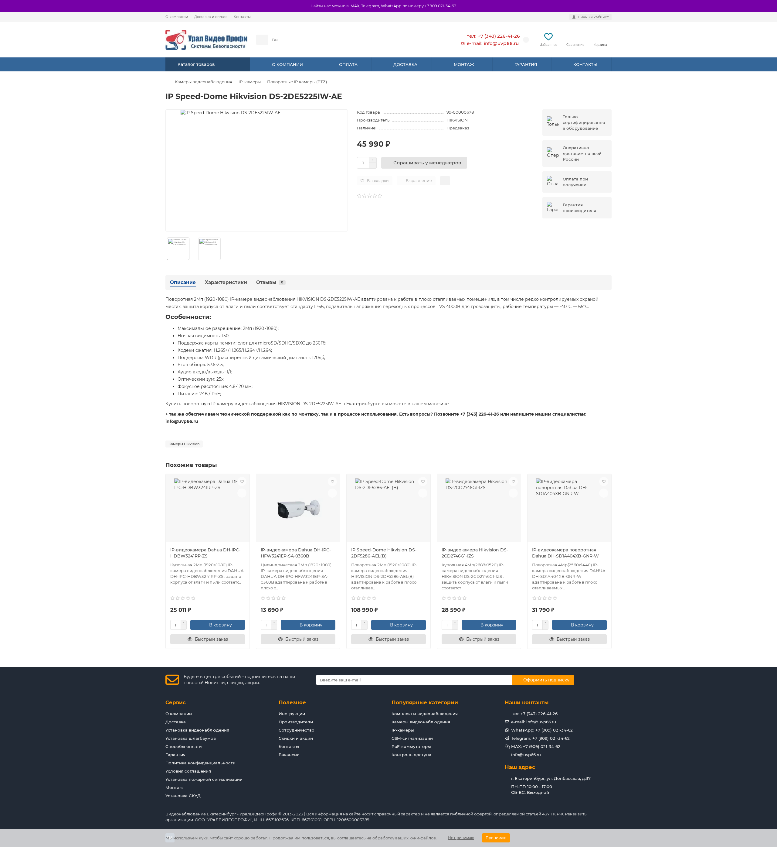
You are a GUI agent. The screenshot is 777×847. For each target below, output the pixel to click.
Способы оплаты (183, 746)
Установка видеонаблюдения (197, 730)
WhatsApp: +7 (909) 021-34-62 (542, 730)
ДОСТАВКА (405, 64)
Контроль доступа (411, 754)
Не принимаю (461, 837)
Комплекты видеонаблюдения (425, 713)
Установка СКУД (183, 795)
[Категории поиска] (262, 40)
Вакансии (289, 754)
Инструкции (292, 713)
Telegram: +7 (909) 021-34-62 (540, 738)
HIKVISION (457, 120)
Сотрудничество (296, 730)
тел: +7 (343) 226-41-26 (493, 36)
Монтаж (174, 787)
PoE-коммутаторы (411, 746)
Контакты (242, 17)
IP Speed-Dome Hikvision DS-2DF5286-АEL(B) (383, 553)
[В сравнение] (241, 493)
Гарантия (175, 754)
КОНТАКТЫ (585, 64)
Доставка (175, 721)
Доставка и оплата (211, 17)
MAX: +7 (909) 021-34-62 (535, 746)
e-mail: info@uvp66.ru (493, 43)
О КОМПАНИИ (287, 64)
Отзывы (269, 282)
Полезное (292, 702)
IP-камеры (250, 81)
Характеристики (226, 282)
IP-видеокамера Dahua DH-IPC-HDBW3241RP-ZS (205, 553)
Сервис (175, 702)
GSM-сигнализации (412, 738)
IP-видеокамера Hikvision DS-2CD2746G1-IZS (475, 553)
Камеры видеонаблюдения (203, 81)
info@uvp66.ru (526, 754)
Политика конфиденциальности (200, 762)
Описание (183, 282)
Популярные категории (425, 702)
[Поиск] (437, 40)
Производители (296, 721)
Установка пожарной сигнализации (204, 779)
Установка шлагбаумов (190, 738)
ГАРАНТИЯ (525, 64)
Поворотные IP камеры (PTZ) (297, 81)
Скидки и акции (296, 738)
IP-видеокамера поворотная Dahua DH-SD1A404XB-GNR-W (565, 553)
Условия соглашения (188, 771)
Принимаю (496, 837)
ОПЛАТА (348, 64)
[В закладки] (241, 481)
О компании (176, 17)
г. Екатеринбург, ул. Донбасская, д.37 (551, 778)
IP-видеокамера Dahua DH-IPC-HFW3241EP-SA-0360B (296, 553)
